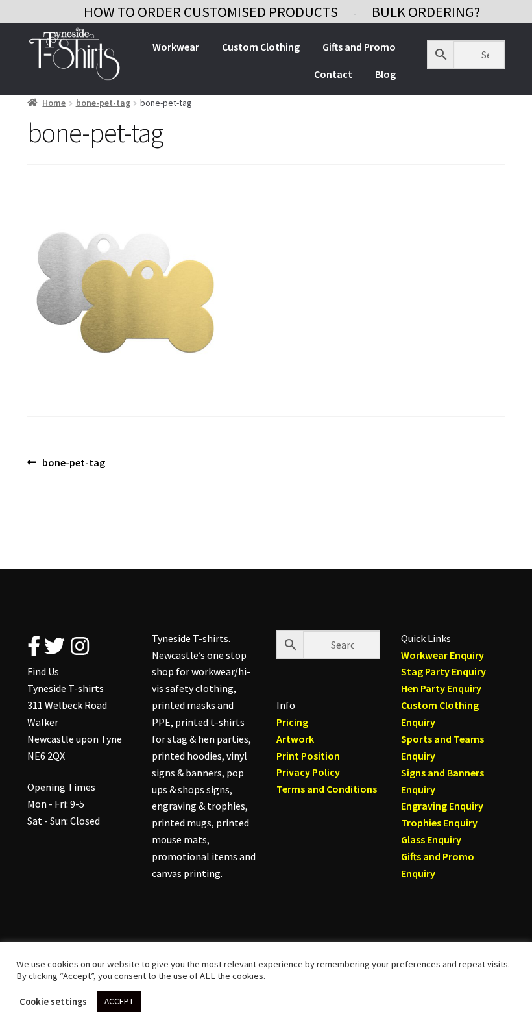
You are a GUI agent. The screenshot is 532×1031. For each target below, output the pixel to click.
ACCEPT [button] (119, 1001)
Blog (385, 74)
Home (54, 102)
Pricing (292, 721)
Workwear (175, 46)
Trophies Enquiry (439, 822)
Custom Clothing (261, 46)
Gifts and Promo (359, 46)
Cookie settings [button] (53, 1002)
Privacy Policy (308, 771)
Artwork (295, 738)
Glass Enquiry (431, 839)
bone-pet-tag (103, 102)
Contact (333, 74)
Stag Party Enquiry (443, 671)
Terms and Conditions (326, 788)
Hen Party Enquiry (441, 688)
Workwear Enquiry (442, 655)
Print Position (308, 755)
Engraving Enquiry (442, 805)
